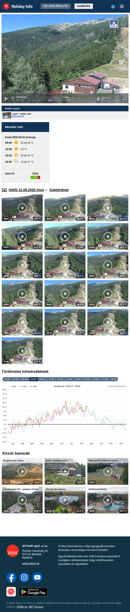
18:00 (114, 379)
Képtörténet (59, 190)
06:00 (7, 379)
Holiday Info (14, 4)
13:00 (69, 379)
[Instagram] (24, 577)
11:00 (51, 379)
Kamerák (83, 6)
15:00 (87, 379)
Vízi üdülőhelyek (55, 6)
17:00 (105, 379)
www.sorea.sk (18, 116)
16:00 (96, 379)
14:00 (78, 379)
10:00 (42, 379)
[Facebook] (11, 577)
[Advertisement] (90, 152)
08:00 (25, 379)
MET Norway (36, 606)
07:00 (16, 379)
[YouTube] (37, 577)
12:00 (60, 379)
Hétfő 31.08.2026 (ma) (26, 190)
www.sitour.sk (30, 563)
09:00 (33, 379)
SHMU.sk (22, 606)
